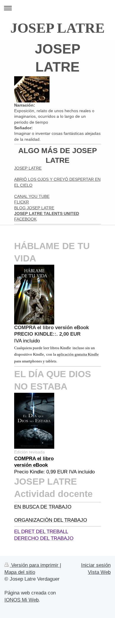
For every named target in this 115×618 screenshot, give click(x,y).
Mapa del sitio (19, 572)
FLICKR (21, 202)
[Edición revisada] (34, 421)
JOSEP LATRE (57, 28)
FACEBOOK (25, 219)
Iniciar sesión (96, 565)
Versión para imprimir (35, 565)
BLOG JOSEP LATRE (34, 208)
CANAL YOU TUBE (32, 196)
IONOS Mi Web (21, 600)
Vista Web (99, 572)
